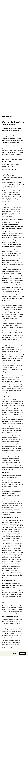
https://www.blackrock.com (10, 616)
